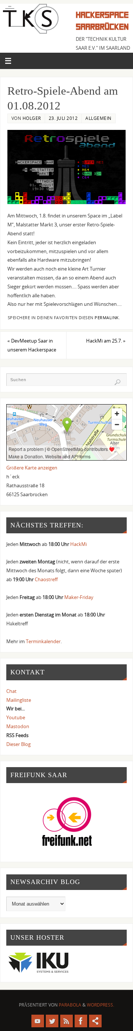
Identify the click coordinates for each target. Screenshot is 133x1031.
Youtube (15, 717)
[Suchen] (117, 382)
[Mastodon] (95, 1021)
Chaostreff (46, 579)
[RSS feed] (66, 1021)
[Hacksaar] (52, 1021)
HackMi (78, 544)
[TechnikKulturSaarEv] (37, 1021)
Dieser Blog (18, 744)
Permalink (107, 317)
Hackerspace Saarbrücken (102, 21)
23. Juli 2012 (63, 118)
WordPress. (100, 1005)
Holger (32, 118)
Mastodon (17, 726)
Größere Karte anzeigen (31, 468)
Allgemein (98, 118)
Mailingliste (18, 700)
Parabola (70, 1005)
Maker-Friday (78, 597)
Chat (11, 691)
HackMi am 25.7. (106, 341)
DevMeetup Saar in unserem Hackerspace (31, 345)
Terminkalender (43, 641)
